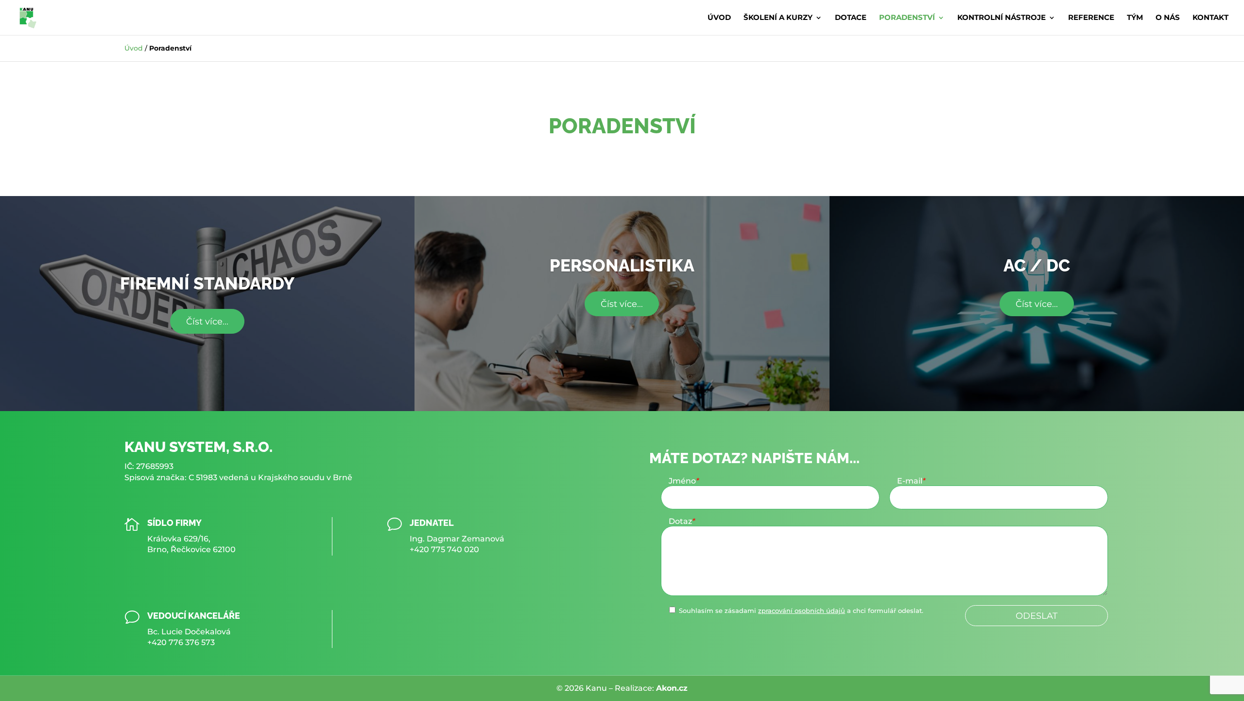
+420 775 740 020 (444, 549)
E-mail (911, 480)
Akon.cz (672, 688)
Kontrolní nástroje (1001, 18)
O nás (1168, 18)
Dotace (850, 18)
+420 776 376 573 (181, 642)
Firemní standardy (207, 283)
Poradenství (907, 18)
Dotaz (682, 521)
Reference (1091, 18)
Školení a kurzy (777, 18)
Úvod (719, 18)
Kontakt (1210, 18)
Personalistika (622, 265)
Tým (1135, 18)
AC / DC (1036, 265)
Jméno (684, 480)
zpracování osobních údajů (801, 610)
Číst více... (207, 321)
